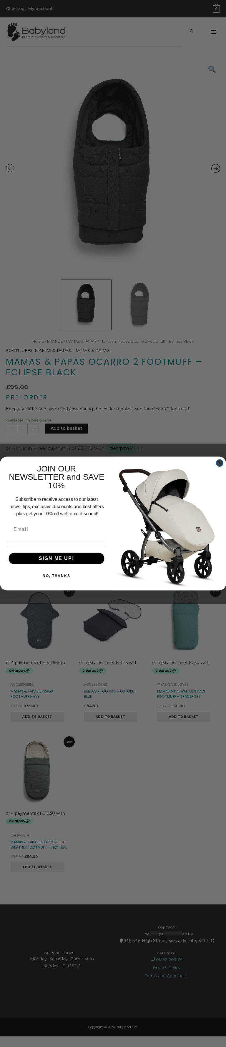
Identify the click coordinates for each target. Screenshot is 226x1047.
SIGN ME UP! (56, 558)
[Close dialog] (219, 462)
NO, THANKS (56, 576)
